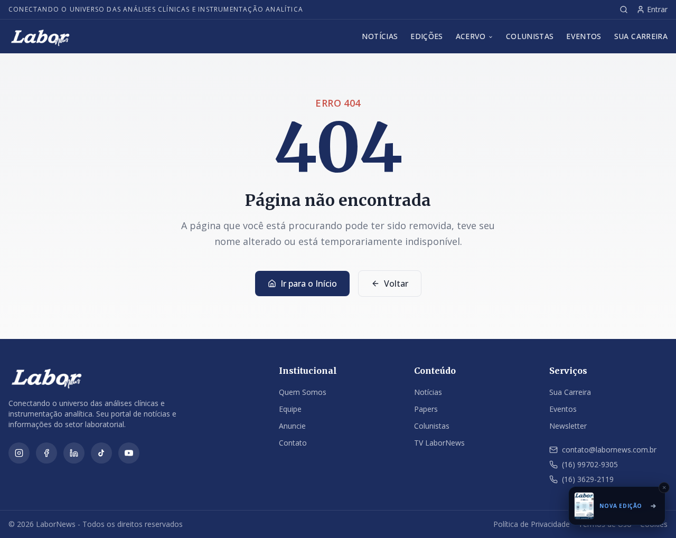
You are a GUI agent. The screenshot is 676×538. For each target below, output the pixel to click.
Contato (293, 443)
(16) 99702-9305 (590, 464)
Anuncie (292, 426)
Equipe (290, 409)
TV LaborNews (439, 443)
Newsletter (568, 426)
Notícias (380, 36)
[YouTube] (128, 453)
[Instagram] (19, 453)
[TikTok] (101, 453)
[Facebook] (46, 453)
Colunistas (530, 36)
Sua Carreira (641, 36)
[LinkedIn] (73, 453)
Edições (426, 36)
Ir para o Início (308, 283)
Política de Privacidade (531, 524)
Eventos (583, 36)
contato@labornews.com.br (609, 450)
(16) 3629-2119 (588, 479)
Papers (426, 409)
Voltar (396, 283)
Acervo (471, 36)
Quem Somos (302, 392)
